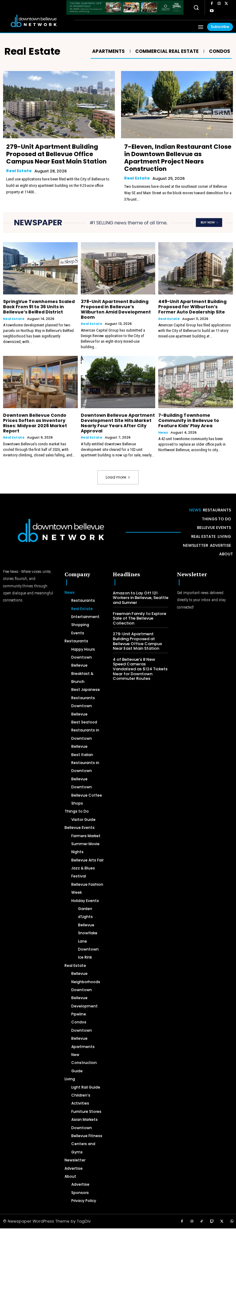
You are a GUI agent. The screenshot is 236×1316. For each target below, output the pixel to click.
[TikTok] (202, 1221)
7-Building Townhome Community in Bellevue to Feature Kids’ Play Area (188, 420)
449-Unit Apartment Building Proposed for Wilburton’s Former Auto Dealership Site (192, 306)
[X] (226, 3)
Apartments (108, 51)
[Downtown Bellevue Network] (38, 21)
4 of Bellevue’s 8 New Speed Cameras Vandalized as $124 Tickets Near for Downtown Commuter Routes (140, 668)
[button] (196, 7)
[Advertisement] (118, 1271)
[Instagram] (219, 3)
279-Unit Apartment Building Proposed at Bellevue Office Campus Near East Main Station (56, 154)
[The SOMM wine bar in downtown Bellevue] (124, 7)
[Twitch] (212, 1221)
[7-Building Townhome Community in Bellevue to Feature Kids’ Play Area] (195, 382)
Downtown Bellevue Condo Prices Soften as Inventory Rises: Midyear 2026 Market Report (35, 423)
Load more (116, 477)
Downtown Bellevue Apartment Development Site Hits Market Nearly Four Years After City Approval (118, 423)
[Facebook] (211, 3)
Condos (219, 51)
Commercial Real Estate (167, 51)
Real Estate (19, 170)
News (163, 433)
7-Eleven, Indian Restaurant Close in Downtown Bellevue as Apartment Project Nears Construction (177, 157)
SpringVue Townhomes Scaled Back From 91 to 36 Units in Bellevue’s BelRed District (39, 306)
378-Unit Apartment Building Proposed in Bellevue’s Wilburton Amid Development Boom (116, 309)
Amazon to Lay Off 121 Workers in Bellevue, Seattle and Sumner (140, 597)
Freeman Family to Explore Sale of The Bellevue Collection (139, 618)
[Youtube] (211, 11)
